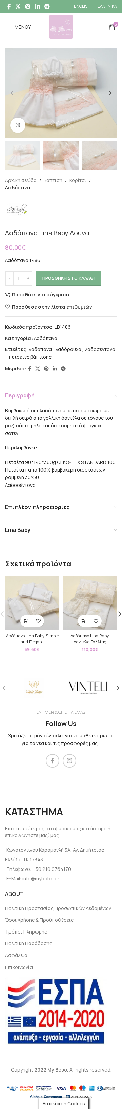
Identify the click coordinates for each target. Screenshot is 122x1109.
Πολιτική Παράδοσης (28, 943)
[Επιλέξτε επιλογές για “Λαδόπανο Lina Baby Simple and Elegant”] (26, 621)
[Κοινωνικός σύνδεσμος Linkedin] (37, 6)
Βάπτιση (53, 180)
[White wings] (34, 688)
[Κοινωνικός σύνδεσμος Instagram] (69, 761)
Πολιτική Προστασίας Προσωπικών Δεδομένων (58, 908)
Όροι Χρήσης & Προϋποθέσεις (39, 920)
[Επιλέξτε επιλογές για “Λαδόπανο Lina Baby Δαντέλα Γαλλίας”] (84, 621)
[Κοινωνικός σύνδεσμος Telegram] (47, 6)
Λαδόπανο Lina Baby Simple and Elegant (32, 639)
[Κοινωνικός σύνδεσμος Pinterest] (28, 6)
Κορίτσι (77, 180)
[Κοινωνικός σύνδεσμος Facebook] (9, 6)
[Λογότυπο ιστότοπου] (61, 26)
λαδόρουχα (68, 349)
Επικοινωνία (19, 967)
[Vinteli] (88, 688)
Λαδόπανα (17, 187)
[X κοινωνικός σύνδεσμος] (18, 6)
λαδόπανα (40, 349)
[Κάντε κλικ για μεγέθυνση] (17, 125)
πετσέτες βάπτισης (30, 357)
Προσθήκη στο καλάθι (68, 278)
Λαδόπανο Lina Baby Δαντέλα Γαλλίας (89, 639)
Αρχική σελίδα (21, 180)
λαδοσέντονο (100, 349)
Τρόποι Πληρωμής (26, 931)
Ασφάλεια (16, 955)
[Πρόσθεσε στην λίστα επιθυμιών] (38, 621)
